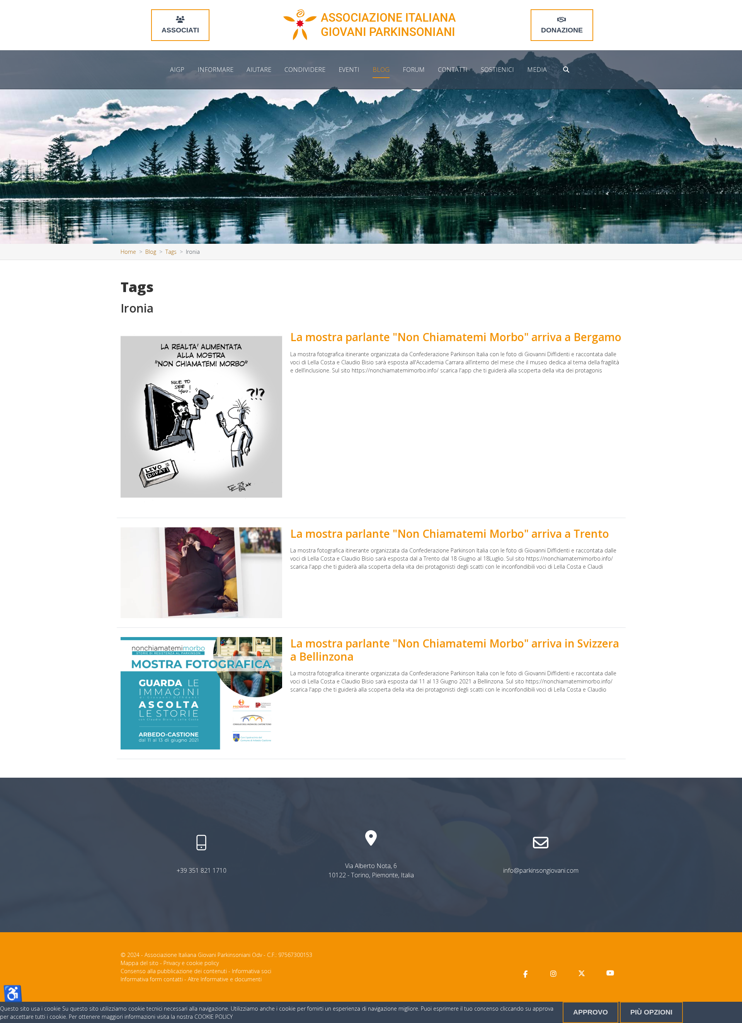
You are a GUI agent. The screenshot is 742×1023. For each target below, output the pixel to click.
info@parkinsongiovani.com (541, 870)
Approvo (590, 1012)
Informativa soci (251, 971)
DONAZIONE (562, 30)
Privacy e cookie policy (191, 963)
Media (537, 69)
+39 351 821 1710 (201, 870)
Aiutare (259, 69)
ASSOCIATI (180, 30)
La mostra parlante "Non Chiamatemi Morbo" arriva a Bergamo (455, 337)
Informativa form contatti (152, 979)
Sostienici (497, 69)
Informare (215, 69)
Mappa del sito (139, 963)
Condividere (304, 69)
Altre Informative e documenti (225, 979)
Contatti (453, 69)
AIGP (177, 69)
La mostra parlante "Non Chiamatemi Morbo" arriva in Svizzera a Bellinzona (454, 650)
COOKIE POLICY (213, 1016)
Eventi (349, 69)
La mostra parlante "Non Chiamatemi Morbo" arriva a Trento (449, 533)
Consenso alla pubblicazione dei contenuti (174, 971)
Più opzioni (651, 1012)
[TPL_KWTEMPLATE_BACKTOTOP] (728, 1009)
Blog (381, 69)
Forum (414, 69)
